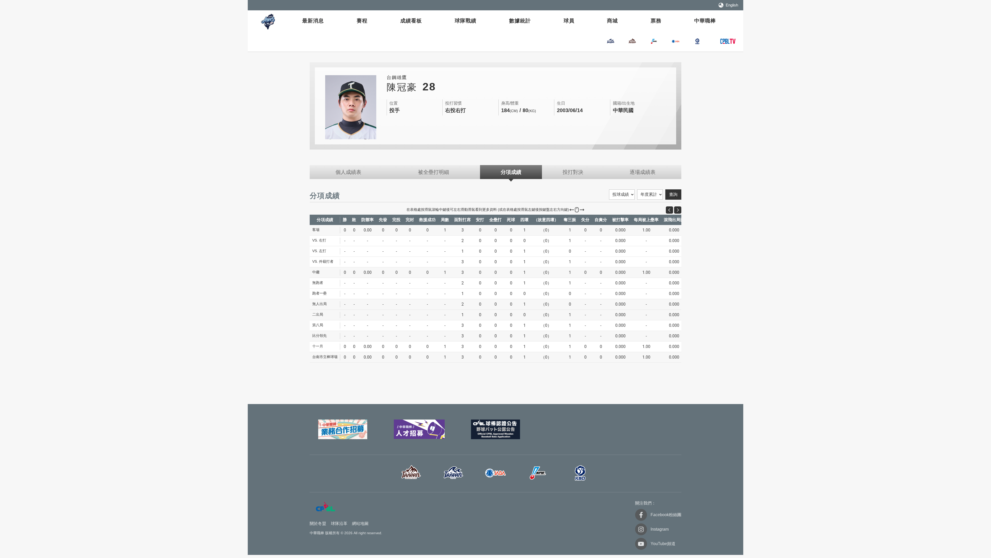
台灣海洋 (610, 41)
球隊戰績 (465, 21)
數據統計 (520, 21)
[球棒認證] (495, 429)
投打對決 (573, 172)
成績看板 (411, 21)
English (732, 5)
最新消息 (313, 21)
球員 (569, 21)
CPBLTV (727, 41)
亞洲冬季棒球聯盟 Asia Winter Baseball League (268, 22)
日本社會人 (495, 473)
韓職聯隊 (697, 41)
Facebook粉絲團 (666, 515)
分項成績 (511, 172)
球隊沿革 (339, 523)
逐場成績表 (643, 172)
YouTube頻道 (663, 543)
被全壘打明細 (433, 172)
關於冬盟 (318, 523)
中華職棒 (705, 21)
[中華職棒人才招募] (419, 429)
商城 (612, 21)
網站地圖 (360, 523)
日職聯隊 (654, 41)
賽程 (362, 21)
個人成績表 (348, 172)
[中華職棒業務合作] (343, 429)
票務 (656, 21)
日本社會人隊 (676, 41)
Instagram (660, 529)
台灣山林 (632, 41)
